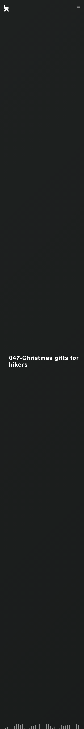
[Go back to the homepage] (8, 8)
